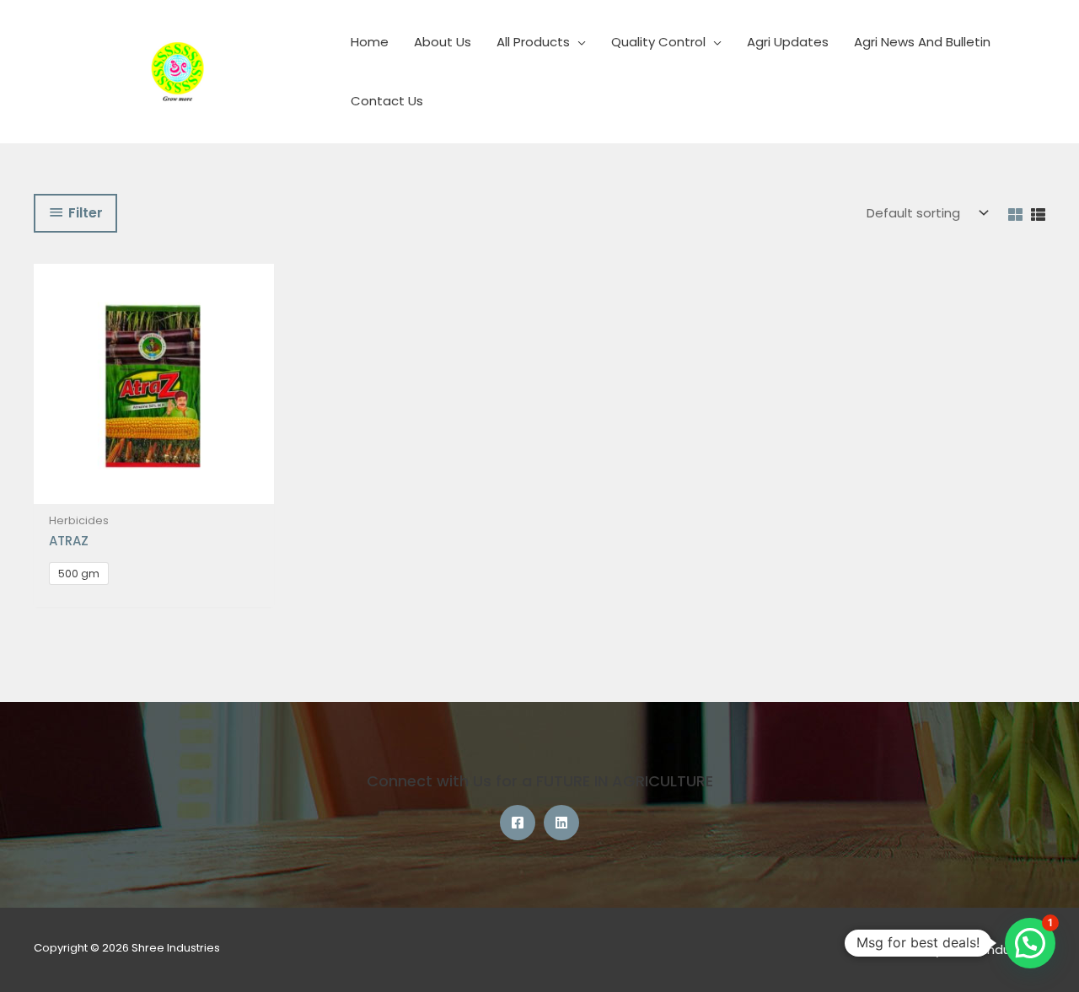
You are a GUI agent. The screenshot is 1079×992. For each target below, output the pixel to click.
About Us (442, 42)
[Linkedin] (561, 822)
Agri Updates (788, 42)
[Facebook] (517, 822)
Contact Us (387, 101)
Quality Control (658, 42)
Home (370, 42)
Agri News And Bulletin (922, 42)
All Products (533, 42)
